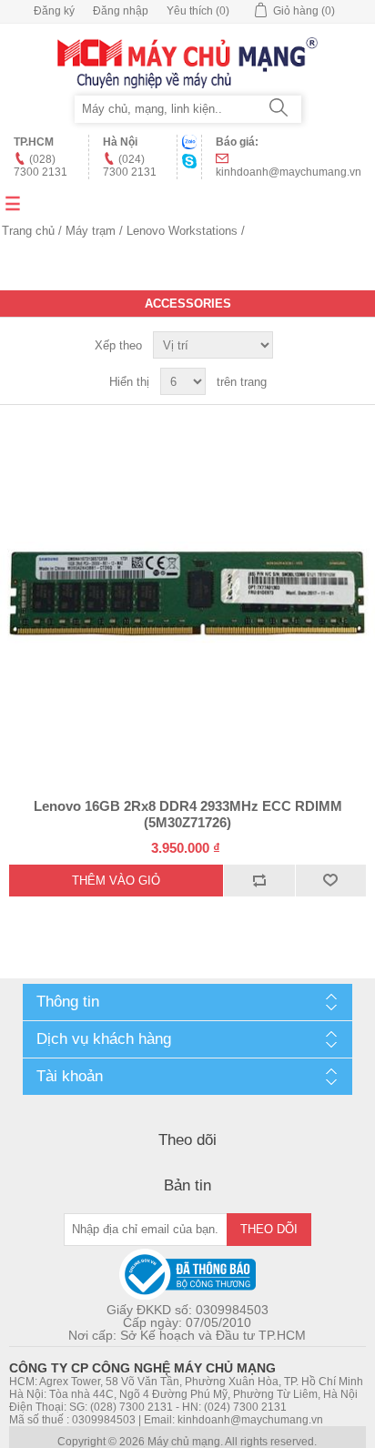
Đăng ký (54, 11)
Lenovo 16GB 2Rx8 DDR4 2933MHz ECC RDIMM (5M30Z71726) (188, 814)
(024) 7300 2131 (130, 165)
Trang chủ (28, 231)
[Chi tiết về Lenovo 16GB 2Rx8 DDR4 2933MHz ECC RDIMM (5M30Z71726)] (187, 592)
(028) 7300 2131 (40, 165)
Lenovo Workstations (182, 231)
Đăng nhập (120, 11)
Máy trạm (91, 231)
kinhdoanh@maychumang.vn (288, 172)
